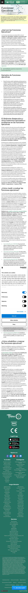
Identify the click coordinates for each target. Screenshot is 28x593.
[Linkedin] (20, 456)
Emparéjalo (7, 503)
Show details (20, 311)
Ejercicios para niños (14, 531)
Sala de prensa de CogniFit (7, 582)
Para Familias (14, 521)
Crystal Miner (7, 492)
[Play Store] (14, 443)
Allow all (14, 316)
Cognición (7, 470)
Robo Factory (7, 495)
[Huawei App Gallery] (14, 447)
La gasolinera (20, 502)
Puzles (20, 489)
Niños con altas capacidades (14, 549)
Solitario (7, 493)
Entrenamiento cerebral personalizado (14, 541)
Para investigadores (14, 524)
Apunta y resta (21, 505)
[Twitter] (10, 456)
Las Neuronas (7, 466)
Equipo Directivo (23, 579)
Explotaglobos (20, 495)
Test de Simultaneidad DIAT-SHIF (10, 259)
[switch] (24, 297)
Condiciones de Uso (5, 579)
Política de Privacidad (15, 579)
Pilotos (20, 467)
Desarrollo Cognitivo (14, 532)
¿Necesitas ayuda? (20, 588)
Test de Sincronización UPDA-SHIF (11, 251)
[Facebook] (7, 456)
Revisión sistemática (20, 476)
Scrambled (7, 510)
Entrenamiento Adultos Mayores (20, 473)
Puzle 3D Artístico (7, 516)
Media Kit (15, 582)
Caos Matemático (7, 506)
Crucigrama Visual (7, 502)
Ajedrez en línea (7, 486)
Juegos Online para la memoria (14, 545)
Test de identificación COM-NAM (10, 244)
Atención (7, 481)
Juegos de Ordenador (20, 464)
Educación (14, 525)
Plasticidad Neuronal (7, 467)
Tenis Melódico (7, 509)
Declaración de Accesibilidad (10, 587)
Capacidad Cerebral (7, 469)
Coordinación (7, 477)
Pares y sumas (21, 503)
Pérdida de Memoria (7, 471)
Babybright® (13, 528)
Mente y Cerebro (7, 463)
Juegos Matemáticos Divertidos (13, 547)
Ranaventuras (20, 486)
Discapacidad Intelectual (7, 473)
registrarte (3, 66)
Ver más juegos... (20, 516)
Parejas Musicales (7, 513)
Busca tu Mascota (7, 512)
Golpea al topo (21, 513)
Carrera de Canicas (7, 508)
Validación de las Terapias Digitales (20, 462)
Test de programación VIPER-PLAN (11, 332)
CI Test (13, 552)
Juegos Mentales (13, 542)
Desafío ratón (20, 506)
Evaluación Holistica (20, 468)
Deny (14, 324)
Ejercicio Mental (14, 544)
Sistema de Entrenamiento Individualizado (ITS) (13, 535)
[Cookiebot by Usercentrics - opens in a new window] (20, 268)
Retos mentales (14, 551)
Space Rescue (7, 505)
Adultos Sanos (20, 465)
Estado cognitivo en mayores (20, 474)
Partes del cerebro (7, 464)
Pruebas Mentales (14, 537)
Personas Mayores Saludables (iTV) (20, 470)
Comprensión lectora (14, 548)
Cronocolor (7, 515)
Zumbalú (20, 493)
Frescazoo (21, 499)
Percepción (7, 480)
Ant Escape (7, 496)
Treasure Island (7, 498)
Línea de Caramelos (21, 488)
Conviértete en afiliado (22, 582)
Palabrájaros (20, 515)
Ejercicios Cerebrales (14, 534)
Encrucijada (20, 496)
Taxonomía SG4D (20, 477)
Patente (13, 527)
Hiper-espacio (20, 498)
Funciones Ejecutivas (7, 476)
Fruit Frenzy (7, 489)
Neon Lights (7, 499)
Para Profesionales (14, 522)
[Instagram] (17, 456)
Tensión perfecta (20, 508)
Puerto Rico (5, 590)
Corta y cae (20, 509)
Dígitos (20, 492)
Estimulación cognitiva (14, 538)
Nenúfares (21, 512)
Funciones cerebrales (7, 474)
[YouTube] (14, 456)
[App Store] (14, 439)
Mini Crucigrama (7, 488)
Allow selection (14, 320)
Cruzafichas (20, 510)
